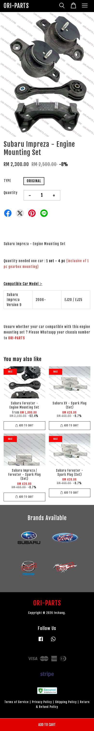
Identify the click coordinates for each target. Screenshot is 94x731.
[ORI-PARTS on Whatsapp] (53, 641)
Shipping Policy (66, 702)
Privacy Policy (42, 702)
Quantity (11, 193)
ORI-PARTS (16, 5)
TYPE (7, 181)
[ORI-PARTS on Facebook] (40, 641)
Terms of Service (16, 702)
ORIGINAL (34, 181)
